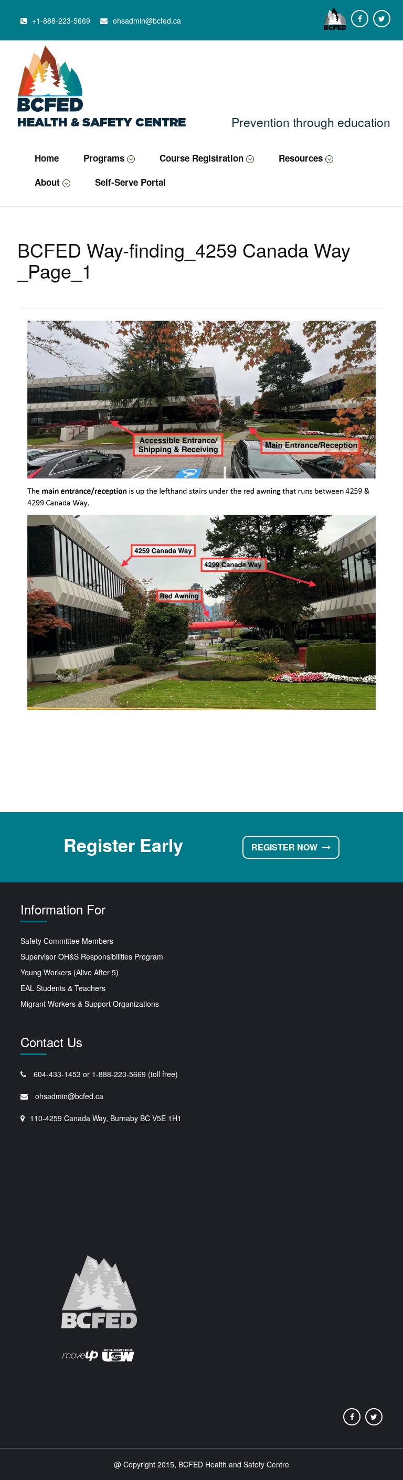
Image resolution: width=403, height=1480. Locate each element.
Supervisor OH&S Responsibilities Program (91, 956)
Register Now (285, 847)
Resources (301, 158)
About (47, 182)
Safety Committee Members (66, 940)
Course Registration (201, 158)
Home (47, 158)
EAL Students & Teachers (62, 988)
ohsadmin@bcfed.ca (68, 1096)
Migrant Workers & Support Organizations (89, 1003)
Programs (103, 158)
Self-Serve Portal (130, 182)
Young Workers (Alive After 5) (69, 972)
